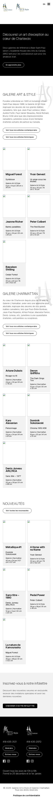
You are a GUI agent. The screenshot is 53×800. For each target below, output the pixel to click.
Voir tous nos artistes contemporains (21, 130)
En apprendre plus (13, 65)
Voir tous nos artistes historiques (20, 137)
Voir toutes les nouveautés (17, 511)
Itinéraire (9, 748)
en (44, 4)
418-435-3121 (10, 742)
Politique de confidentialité (26, 795)
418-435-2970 (34, 742)
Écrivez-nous (10, 754)
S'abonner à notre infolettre (20, 706)
